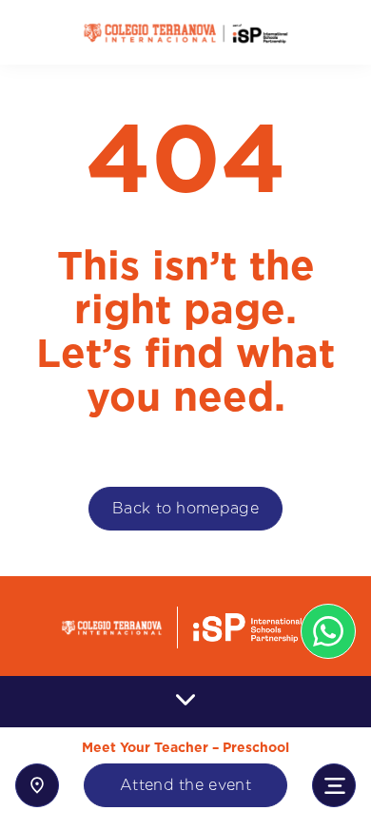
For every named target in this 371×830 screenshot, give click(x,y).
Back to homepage (185, 508)
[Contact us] (37, 785)
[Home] (185, 33)
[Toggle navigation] (334, 785)
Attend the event (185, 785)
